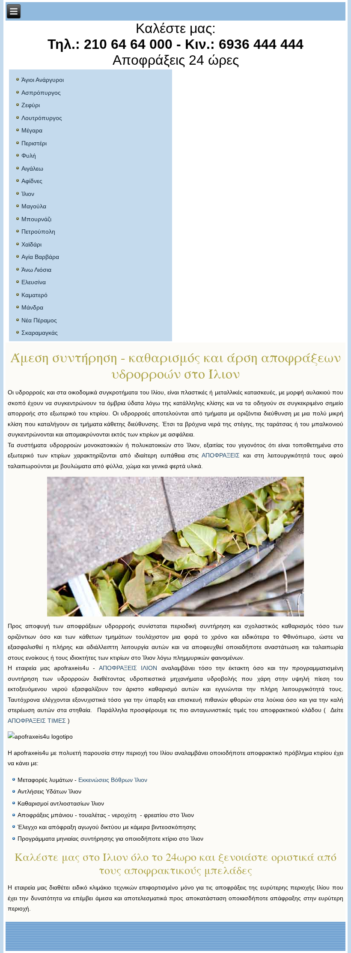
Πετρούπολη (38, 231)
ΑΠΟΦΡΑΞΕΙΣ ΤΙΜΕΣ (37, 720)
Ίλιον (27, 193)
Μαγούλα (33, 206)
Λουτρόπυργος (41, 117)
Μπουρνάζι (36, 219)
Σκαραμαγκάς (39, 332)
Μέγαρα (31, 130)
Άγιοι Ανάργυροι (42, 79)
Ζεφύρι (30, 105)
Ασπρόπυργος (41, 92)
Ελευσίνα (33, 282)
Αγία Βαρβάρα (40, 256)
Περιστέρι (34, 143)
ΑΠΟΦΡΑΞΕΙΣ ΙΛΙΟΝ (128, 667)
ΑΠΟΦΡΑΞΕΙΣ (221, 455)
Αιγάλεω (32, 168)
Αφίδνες (31, 180)
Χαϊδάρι (31, 244)
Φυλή (28, 155)
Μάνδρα (32, 307)
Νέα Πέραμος (39, 320)
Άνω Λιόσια (36, 269)
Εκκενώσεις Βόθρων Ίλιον (112, 779)
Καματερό (34, 295)
